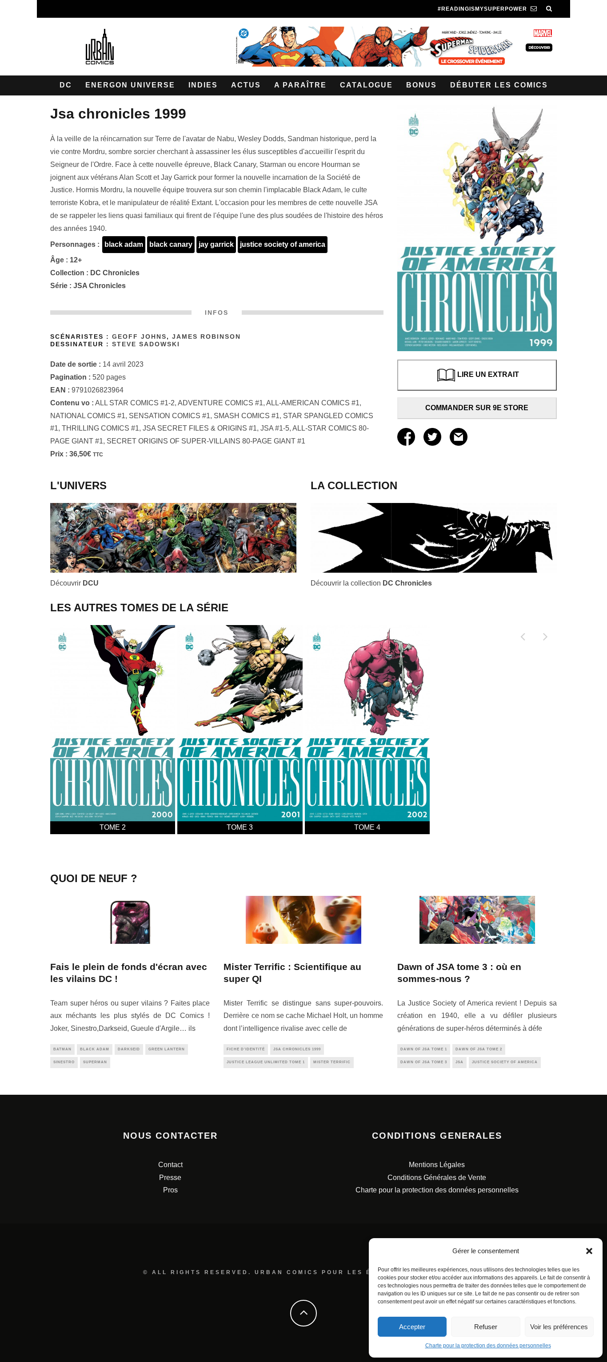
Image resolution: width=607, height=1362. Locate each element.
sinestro (64, 1062)
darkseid (129, 1049)
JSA (459, 1062)
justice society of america (282, 244)
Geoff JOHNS (139, 336)
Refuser (485, 1326)
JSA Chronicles (99, 285)
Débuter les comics (499, 85)
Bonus (421, 85)
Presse (170, 1177)
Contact (170, 1164)
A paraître (300, 85)
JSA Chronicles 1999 (297, 1049)
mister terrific (332, 1062)
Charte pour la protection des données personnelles (488, 1345)
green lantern (166, 1049)
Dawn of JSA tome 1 (423, 1049)
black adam (123, 244)
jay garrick (216, 244)
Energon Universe (130, 85)
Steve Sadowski (146, 344)
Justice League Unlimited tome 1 (266, 1062)
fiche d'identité (246, 1049)
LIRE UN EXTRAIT (488, 375)
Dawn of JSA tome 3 (423, 1062)
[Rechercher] (549, 9)
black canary (170, 244)
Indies (203, 85)
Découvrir (74, 583)
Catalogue (366, 85)
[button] (589, 1251)
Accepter (412, 1326)
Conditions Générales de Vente (436, 1177)
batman (62, 1049)
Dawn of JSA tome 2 (478, 1049)
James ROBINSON (206, 336)
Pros (170, 1190)
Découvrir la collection (371, 583)
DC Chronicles (115, 273)
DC (66, 85)
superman (95, 1062)
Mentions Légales (437, 1164)
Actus (246, 85)
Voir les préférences (559, 1326)
